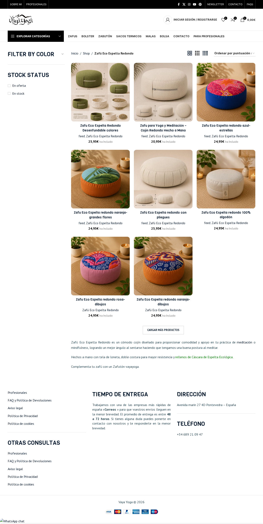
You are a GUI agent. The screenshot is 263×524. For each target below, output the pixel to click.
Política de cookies (21, 423)
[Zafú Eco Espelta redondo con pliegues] (163, 179)
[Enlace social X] (184, 4)
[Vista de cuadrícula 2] (190, 53)
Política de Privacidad (23, 416)
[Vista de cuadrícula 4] (205, 53)
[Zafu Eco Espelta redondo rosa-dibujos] (100, 266)
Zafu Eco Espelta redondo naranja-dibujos (163, 301)
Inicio (74, 53)
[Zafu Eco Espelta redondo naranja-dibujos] (163, 266)
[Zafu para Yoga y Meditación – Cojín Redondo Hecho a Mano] (163, 92)
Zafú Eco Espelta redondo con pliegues (163, 214)
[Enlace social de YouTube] (195, 4)
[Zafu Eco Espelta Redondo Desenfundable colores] (100, 92)
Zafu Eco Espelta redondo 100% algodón (226, 214)
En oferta (19, 85)
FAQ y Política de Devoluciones (30, 400)
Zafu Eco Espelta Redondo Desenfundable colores (100, 127)
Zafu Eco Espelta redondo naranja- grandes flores (100, 214)
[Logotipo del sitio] (21, 19)
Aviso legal (15, 408)
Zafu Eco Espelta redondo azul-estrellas (226, 127)
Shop (86, 53)
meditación (245, 342)
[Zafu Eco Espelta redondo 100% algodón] (226, 179)
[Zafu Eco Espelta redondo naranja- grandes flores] (100, 179)
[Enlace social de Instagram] (189, 4)
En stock (18, 93)
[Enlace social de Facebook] (178, 4)
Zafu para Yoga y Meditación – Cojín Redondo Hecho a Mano (163, 127)
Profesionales (17, 392)
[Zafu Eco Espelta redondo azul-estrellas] (226, 92)
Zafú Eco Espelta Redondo (104, 136)
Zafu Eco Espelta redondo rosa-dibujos (100, 301)
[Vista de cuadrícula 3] (197, 53)
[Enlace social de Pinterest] (200, 4)
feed (82, 136)
